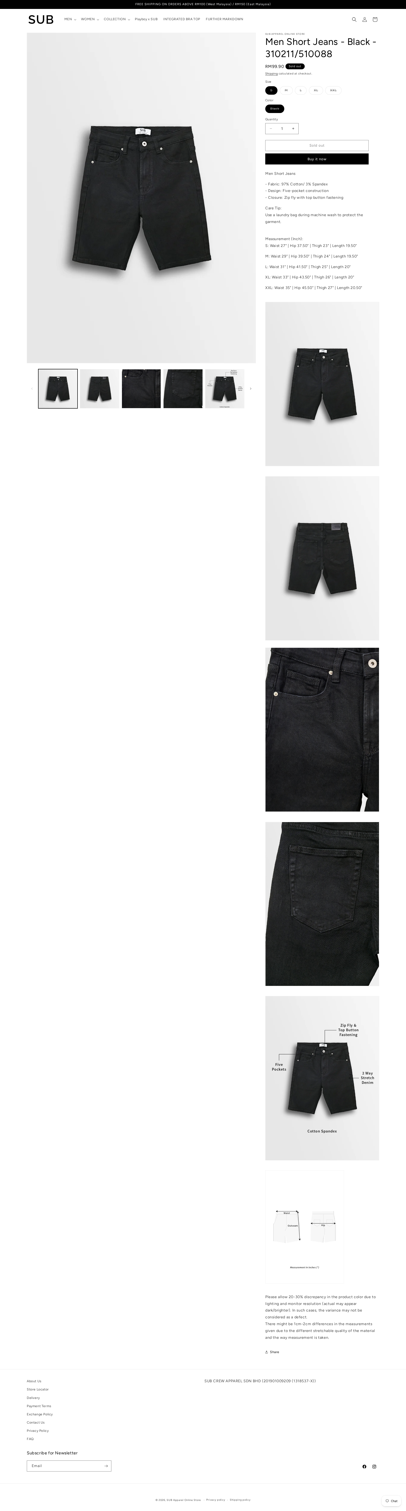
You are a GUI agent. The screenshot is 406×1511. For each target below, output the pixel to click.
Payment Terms (39, 1406)
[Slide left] (32, 388)
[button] (70, 19)
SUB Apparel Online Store (184, 1500)
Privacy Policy (38, 1431)
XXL (336, 91)
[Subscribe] (106, 1466)
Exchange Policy (40, 1414)
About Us (34, 1381)
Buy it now (317, 159)
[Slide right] (251, 388)
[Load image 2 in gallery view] (99, 388)
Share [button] (274, 1352)
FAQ (30, 1439)
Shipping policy (240, 1499)
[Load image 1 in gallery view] (58, 388)
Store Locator (38, 1390)
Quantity (271, 119)
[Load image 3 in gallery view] (141, 388)
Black (277, 109)
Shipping (271, 73)
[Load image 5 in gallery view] (224, 388)
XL (318, 91)
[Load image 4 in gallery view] (183, 388)
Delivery (33, 1398)
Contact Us (36, 1423)
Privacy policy (215, 1499)
